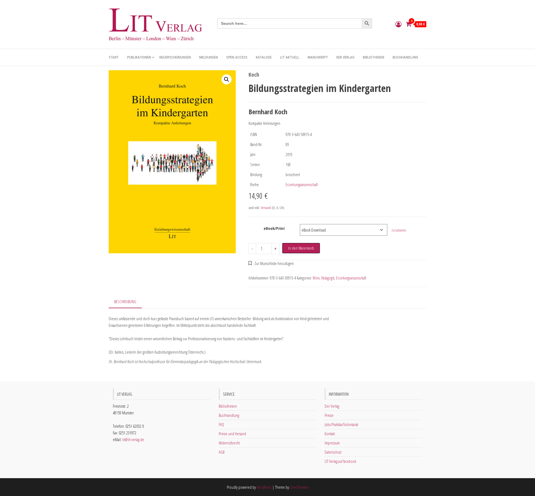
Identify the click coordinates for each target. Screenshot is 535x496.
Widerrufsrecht (229, 443)
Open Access (236, 57)
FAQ (221, 424)
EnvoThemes (299, 487)
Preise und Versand (232, 433)
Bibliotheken (373, 57)
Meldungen (208, 57)
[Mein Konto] (398, 24)
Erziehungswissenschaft (302, 184)
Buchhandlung (405, 57)
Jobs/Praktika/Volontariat (341, 424)
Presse (329, 415)
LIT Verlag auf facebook (340, 461)
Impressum (332, 443)
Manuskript (318, 57)
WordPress (264, 487)
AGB (221, 452)
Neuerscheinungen (175, 57)
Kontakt (330, 433)
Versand (266, 207)
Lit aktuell (289, 57)
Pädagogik (327, 278)
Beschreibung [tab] (125, 301)
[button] (227, 79)
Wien (316, 278)
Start (114, 57)
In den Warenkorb (301, 248)
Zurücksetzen (398, 230)
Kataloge (264, 57)
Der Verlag (345, 57)
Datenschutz (333, 452)
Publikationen (139, 57)
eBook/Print (274, 228)
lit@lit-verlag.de (133, 439)
